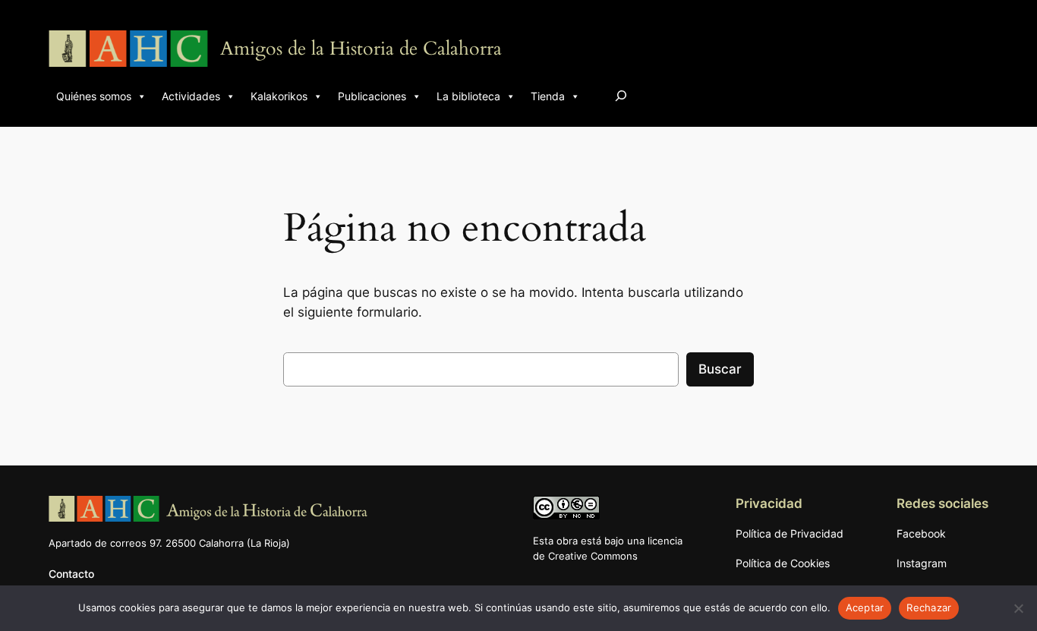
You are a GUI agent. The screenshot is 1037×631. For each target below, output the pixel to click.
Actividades (191, 96)
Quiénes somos (93, 96)
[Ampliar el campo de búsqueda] (621, 95)
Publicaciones (372, 96)
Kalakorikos (279, 96)
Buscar (720, 369)
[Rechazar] (1018, 608)
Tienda (548, 96)
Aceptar (865, 607)
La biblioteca (468, 96)
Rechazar (928, 607)
